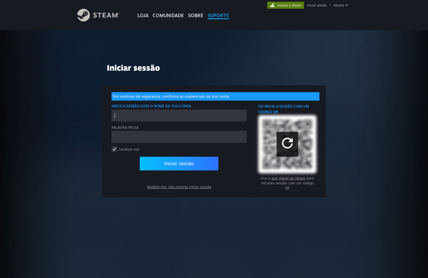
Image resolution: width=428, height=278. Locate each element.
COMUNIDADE (168, 15)
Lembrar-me (129, 149)
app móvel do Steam (288, 178)
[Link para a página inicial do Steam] (98, 19)
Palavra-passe (125, 127)
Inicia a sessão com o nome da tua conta (151, 106)
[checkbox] (114, 149)
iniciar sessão (317, 5)
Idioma (339, 5)
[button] (287, 144)
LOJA (142, 15)
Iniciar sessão (179, 163)
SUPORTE (218, 15)
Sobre (196, 15)
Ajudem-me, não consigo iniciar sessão (179, 187)
